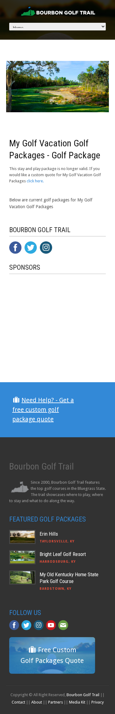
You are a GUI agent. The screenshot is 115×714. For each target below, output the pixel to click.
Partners (55, 702)
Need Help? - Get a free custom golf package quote (43, 409)
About (36, 702)
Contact (18, 702)
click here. (35, 181)
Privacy (97, 702)
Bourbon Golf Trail (83, 694)
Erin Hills (49, 534)
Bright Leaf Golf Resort (63, 554)
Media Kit (77, 702)
